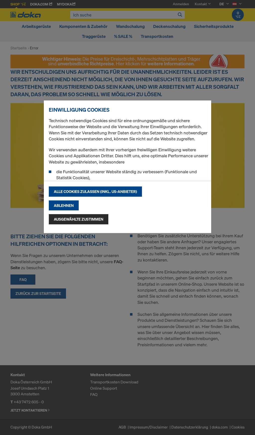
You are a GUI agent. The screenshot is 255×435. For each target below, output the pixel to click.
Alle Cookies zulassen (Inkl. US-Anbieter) (95, 191)
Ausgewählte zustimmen (78, 219)
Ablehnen (64, 205)
